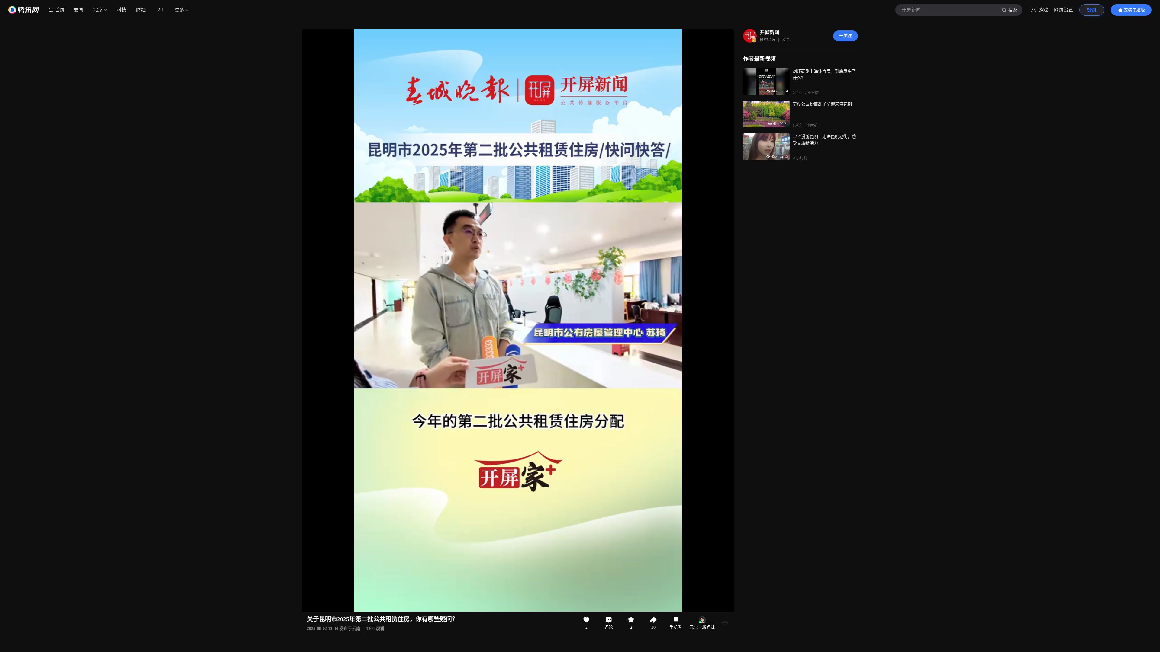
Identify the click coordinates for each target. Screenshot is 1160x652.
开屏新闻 (769, 32)
